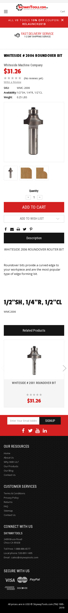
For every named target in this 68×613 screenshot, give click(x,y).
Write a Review (12, 82)
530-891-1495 (25, 553)
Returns (8, 502)
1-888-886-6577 (22, 548)
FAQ (6, 506)
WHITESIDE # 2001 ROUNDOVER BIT (34, 383)
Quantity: (34, 191)
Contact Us (10, 475)
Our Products (11, 466)
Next (64, 368)
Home (7, 453)
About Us (9, 457)
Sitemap (8, 510)
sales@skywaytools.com (24, 557)
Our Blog (8, 470)
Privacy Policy (11, 497)
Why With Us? (11, 462)
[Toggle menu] (9, 14)
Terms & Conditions (14, 493)
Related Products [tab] (34, 330)
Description (34, 238)
